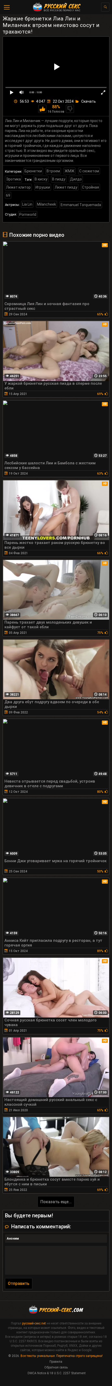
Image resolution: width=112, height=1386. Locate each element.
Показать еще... (56, 1201)
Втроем (53, 171)
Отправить (18, 1283)
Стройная (90, 187)
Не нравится (70, 109)
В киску (41, 179)
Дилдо (76, 179)
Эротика (13, 179)
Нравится (42, 109)
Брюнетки (33, 171)
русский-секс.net (34, 1323)
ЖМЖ (69, 171)
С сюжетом (89, 171)
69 (8, 195)
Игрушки (42, 187)
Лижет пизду (66, 187)
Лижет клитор (18, 187)
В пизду (58, 179)
